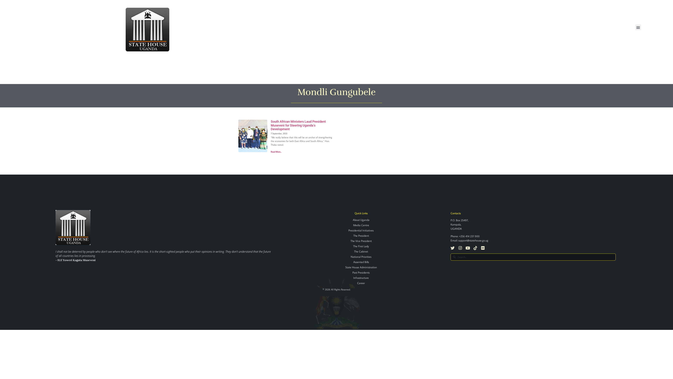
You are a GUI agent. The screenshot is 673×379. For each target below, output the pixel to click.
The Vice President (361, 241)
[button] (638, 27)
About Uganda (361, 220)
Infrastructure (361, 278)
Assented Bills (361, 262)
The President (361, 235)
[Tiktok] (475, 248)
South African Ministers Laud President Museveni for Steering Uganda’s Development (298, 125)
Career (361, 283)
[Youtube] (468, 248)
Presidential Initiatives (361, 230)
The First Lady (361, 246)
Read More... (276, 151)
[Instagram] (460, 248)
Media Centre (361, 225)
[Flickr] (483, 248)
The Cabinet (361, 251)
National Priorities (361, 256)
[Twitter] (453, 248)
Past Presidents (361, 272)
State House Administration (361, 267)
